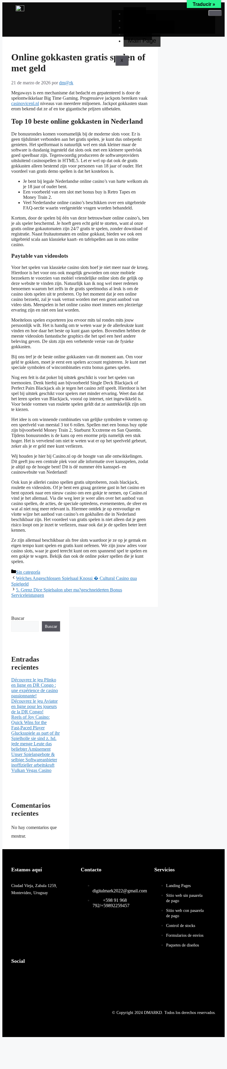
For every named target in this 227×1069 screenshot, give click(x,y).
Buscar (17, 618)
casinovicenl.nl (25, 103)
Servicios (140, 20)
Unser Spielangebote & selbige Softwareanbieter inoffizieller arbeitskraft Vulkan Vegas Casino (34, 762)
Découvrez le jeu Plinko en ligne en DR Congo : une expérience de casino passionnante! (34, 687)
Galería (137, 33)
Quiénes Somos (149, 27)
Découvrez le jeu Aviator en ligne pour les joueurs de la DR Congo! (34, 706)
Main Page (142, 40)
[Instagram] (39, 977)
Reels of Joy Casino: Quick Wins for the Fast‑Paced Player (30, 722)
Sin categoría (28, 572)
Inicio (135, 13)
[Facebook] (18, 977)
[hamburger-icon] (215, 13)
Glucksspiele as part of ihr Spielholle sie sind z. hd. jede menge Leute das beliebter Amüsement (35, 741)
